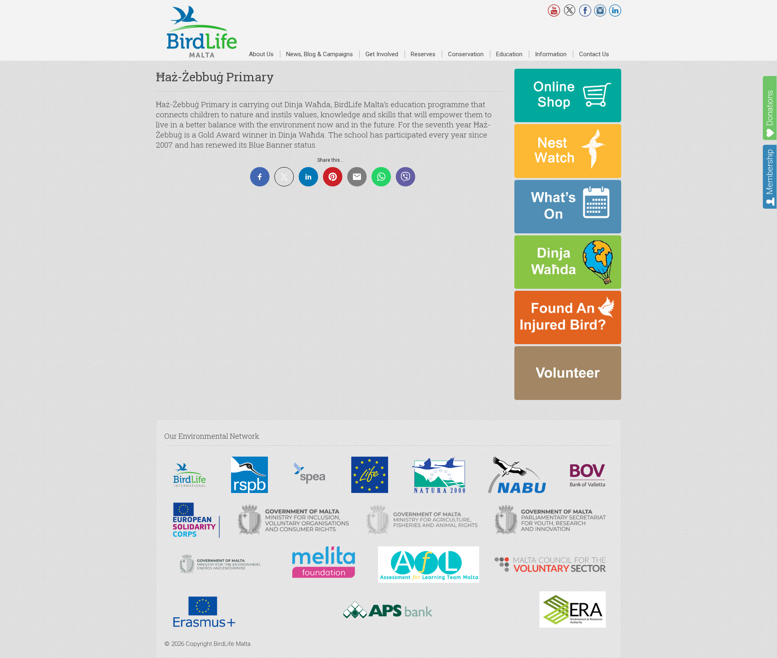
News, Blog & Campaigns (319, 54)
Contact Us (594, 54)
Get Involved (381, 54)
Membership (770, 172)
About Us (261, 54)
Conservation (466, 54)
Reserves (423, 54)
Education (509, 54)
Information (551, 54)
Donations (770, 108)
